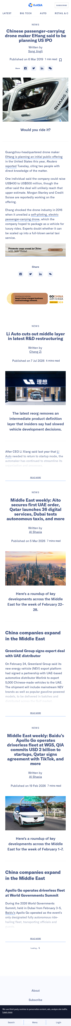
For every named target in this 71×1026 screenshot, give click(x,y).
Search (11, 1022)
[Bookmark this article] (60, 60)
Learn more (7, 1012)
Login (58, 1022)
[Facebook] (25, 68)
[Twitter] (33, 68)
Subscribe (35, 1000)
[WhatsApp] (50, 68)
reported (11, 166)
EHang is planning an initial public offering (34, 157)
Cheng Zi (35, 352)
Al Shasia (35, 532)
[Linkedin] (42, 68)
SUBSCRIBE (61, 5)
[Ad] (35, 299)
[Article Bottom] (35, 250)
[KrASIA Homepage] (35, 5)
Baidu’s (10, 913)
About (36, 990)
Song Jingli (35, 51)
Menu (34, 1022)
